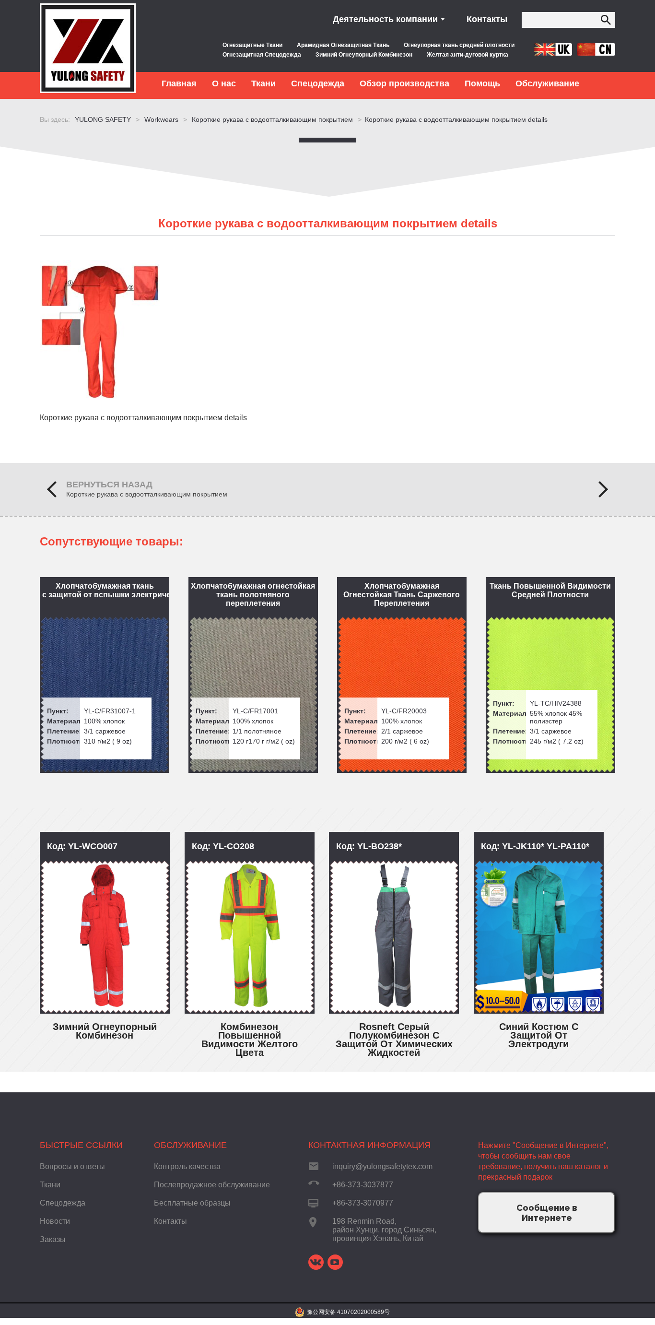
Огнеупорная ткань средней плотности (459, 45)
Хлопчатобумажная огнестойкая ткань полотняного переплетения (253, 594)
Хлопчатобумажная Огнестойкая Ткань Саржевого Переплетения (401, 594)
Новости (55, 1221)
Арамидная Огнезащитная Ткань (343, 45)
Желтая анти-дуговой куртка (467, 54)
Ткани (50, 1185)
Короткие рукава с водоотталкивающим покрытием (146, 494)
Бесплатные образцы (192, 1203)
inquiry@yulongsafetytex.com (382, 1166)
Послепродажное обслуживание (212, 1185)
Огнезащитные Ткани (252, 45)
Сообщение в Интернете (546, 1213)
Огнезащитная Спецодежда (261, 54)
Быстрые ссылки (81, 1145)
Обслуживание (190, 1145)
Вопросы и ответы (72, 1166)
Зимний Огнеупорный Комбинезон (364, 54)
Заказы (53, 1239)
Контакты (487, 19)
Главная (179, 83)
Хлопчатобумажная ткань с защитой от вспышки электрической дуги (105, 590)
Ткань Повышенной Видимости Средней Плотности (550, 590)
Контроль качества (187, 1166)
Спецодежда (62, 1203)
